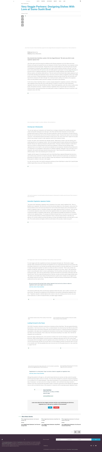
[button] (22, 16)
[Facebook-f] (91, 446)
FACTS (38, 1)
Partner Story (26, 3)
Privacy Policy (69, 449)
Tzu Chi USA (19, 442)
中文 (28, 1)
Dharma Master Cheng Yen (6, 443)
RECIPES (43, 1)
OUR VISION (49, 1)
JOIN (64, 1)
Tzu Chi (43, 69)
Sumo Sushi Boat (45, 68)
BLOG (60, 1)
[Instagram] (93, 446)
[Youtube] (96, 446)
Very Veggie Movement (71, 69)
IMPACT (55, 1)
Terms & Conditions (75, 449)
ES (29, 1)
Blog (22, 3)
